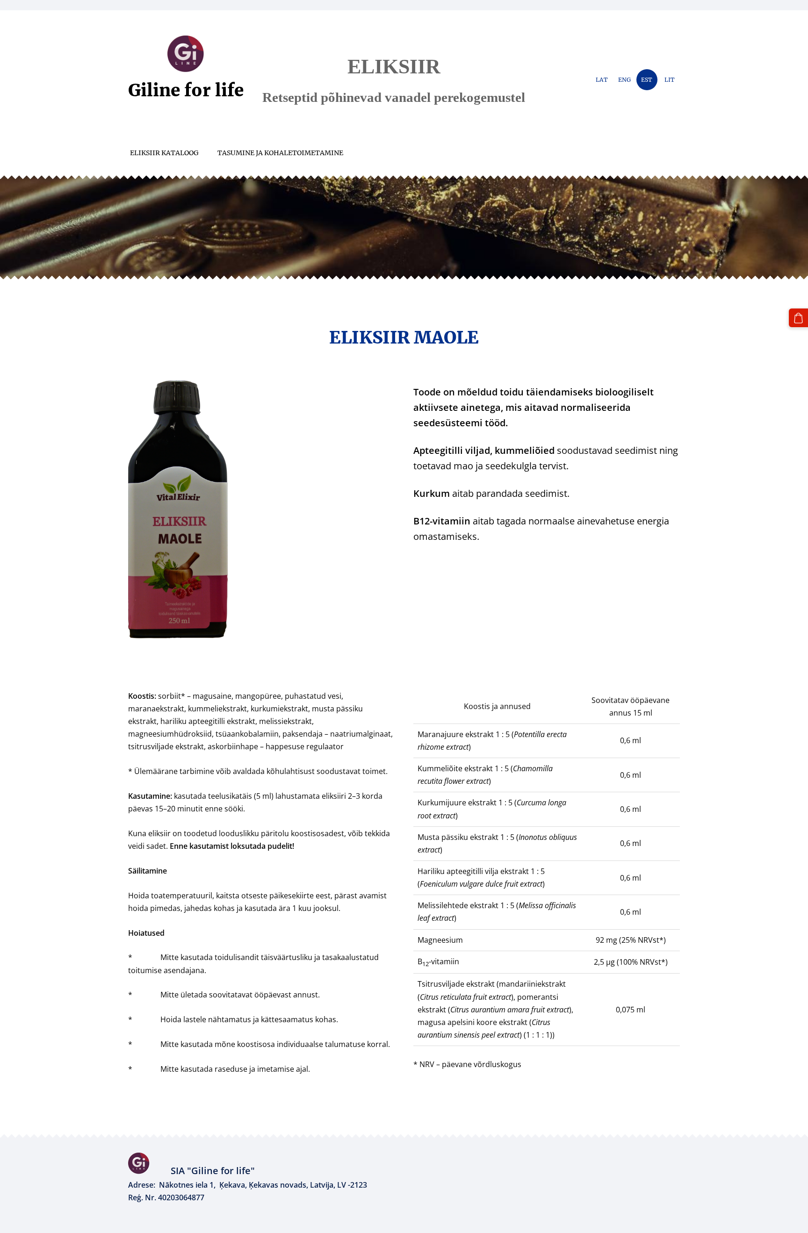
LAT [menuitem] (602, 79)
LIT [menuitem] (669, 79)
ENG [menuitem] (624, 79)
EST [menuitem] (646, 79)
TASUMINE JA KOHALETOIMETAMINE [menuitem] (280, 153)
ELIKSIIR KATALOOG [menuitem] (164, 153)
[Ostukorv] (798, 318)
